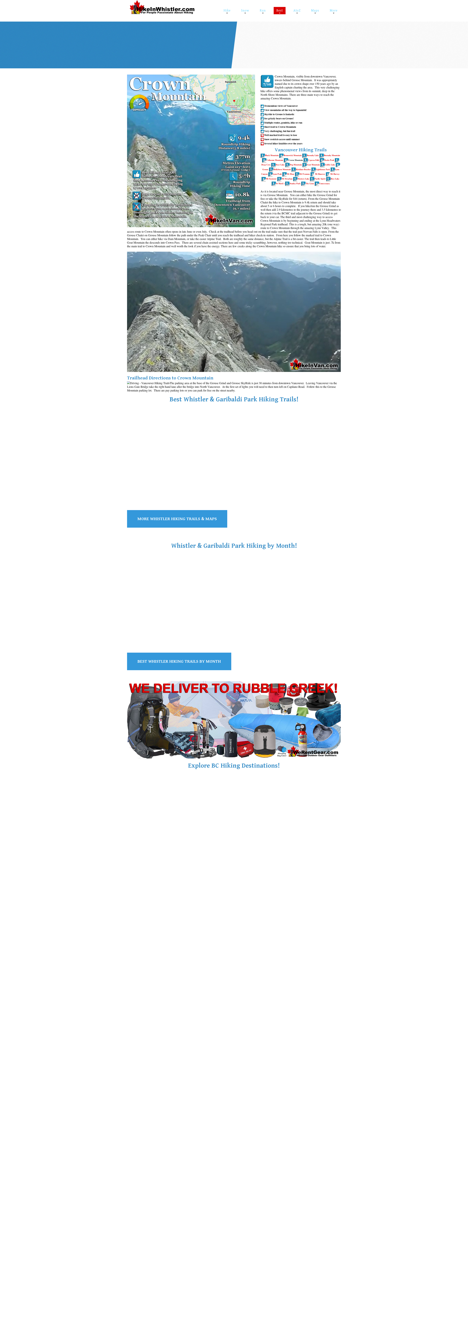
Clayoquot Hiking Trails (151, 974)
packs (139, 47)
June (277, 43)
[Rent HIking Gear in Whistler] (234, 719)
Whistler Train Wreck (275, 38)
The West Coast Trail (294, 974)
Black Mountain (272, 155)
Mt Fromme (304, 174)
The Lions (310, 183)
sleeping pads (207, 43)
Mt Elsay (290, 174)
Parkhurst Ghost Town (306, 38)
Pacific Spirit (320, 178)
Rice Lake (335, 178)
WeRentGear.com (156, 43)
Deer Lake (280, 164)
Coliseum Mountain (275, 160)
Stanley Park (295, 183)
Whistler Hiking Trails (150, 853)
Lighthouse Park (323, 169)
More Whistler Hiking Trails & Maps (177, 518)
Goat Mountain (313, 164)
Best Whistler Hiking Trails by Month (179, 661)
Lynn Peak (277, 174)
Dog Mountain (296, 164)
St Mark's (280, 183)
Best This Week (251, 38)
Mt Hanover (320, 174)
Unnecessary (324, 183)
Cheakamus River (158, 474)
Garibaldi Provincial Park (240, 862)
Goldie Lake (330, 164)
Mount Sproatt (193, 478)
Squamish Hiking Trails (224, 853)
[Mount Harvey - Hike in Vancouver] (317, 183)
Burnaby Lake (313, 155)
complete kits (152, 47)
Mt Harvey (334, 174)
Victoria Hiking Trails (223, 974)
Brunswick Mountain (293, 155)
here (334, 43)
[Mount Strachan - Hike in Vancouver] (295, 178)
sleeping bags (189, 43)
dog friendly (249, 43)
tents (176, 43)
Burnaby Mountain (332, 155)
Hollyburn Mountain (282, 169)
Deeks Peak (329, 160)
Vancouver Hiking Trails (298, 853)
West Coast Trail (288, 979)
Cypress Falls (313, 160)
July (288, 43)
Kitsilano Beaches (303, 169)
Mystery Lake (303, 178)
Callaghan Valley (242, 873)
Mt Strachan (287, 178)
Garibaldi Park (315, 43)
